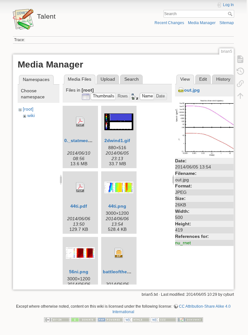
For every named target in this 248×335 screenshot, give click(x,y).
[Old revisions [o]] (240, 71)
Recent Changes (169, 23)
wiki (31, 115)
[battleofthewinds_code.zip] (119, 253)
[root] (28, 109)
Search (231, 14)
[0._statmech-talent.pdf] (80, 121)
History (223, 79)
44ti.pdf (78, 206)
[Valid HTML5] (137, 319)
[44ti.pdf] (80, 187)
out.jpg (192, 90)
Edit (203, 79)
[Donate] (83, 319)
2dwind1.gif (117, 140)
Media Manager (202, 23)
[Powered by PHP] (110, 319)
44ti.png (117, 206)
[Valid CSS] (163, 319)
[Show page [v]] (240, 59)
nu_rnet (183, 242)
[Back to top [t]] (240, 96)
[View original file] (209, 127)
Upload (108, 79)
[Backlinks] (240, 83)
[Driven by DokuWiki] (190, 319)
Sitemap (226, 23)
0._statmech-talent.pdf (89, 140)
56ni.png (78, 271)
